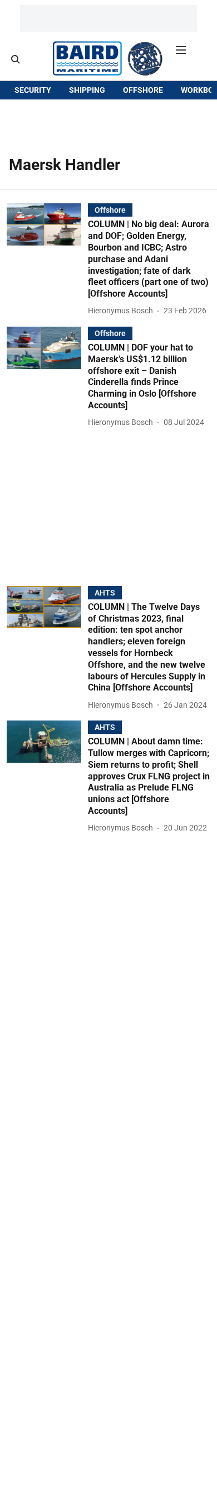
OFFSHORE (143, 90)
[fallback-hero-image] (47, 260)
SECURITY (32, 90)
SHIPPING (87, 90)
